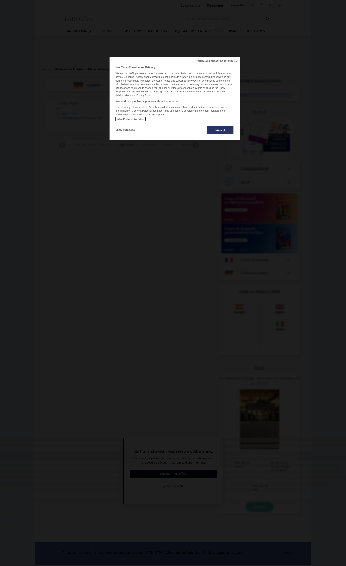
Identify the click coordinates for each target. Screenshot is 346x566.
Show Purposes (125, 130)
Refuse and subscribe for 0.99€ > (216, 61)
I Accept (220, 130)
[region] (175, 98)
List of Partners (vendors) (130, 119)
